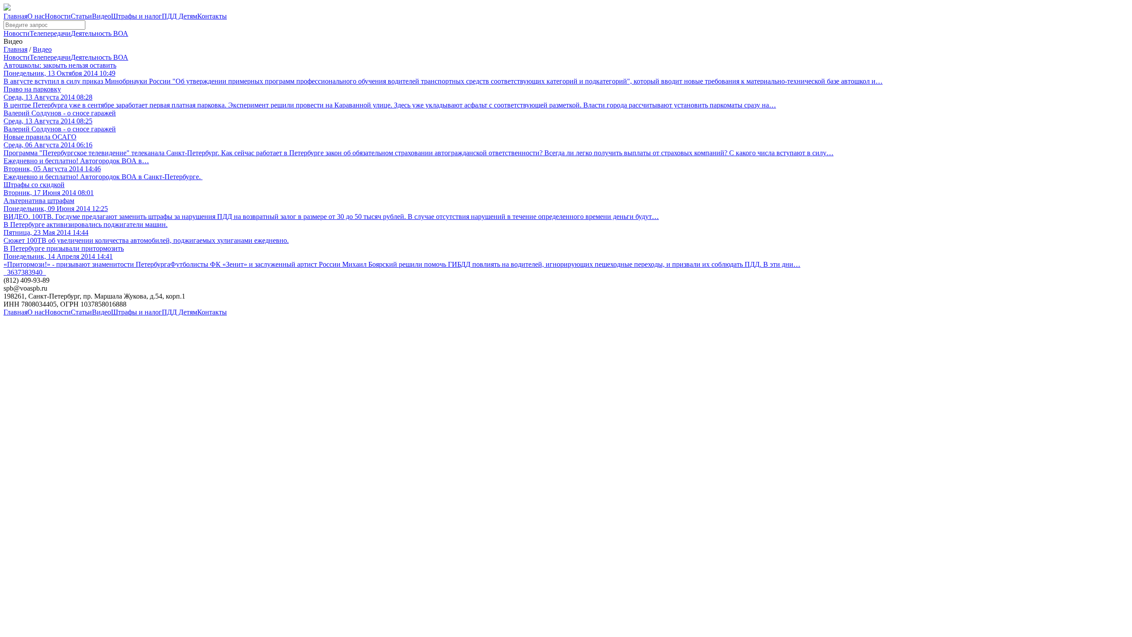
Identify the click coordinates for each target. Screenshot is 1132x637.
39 (31, 272)
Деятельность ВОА (99, 33)
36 (10, 272)
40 (38, 272)
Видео (101, 16)
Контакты (212, 16)
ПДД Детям (179, 16)
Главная (15, 16)
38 (24, 272)
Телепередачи (50, 33)
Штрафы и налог (136, 16)
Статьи (81, 16)
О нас (36, 16)
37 (17, 272)
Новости (58, 16)
